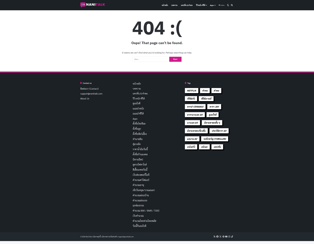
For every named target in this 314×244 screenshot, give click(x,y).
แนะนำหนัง (138, 108)
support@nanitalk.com (91, 93)
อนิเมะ (204, 146)
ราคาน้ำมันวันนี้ (140, 149)
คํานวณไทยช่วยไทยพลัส (144, 220)
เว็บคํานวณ (138, 215)
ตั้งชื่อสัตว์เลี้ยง (140, 133)
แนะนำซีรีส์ (138, 113)
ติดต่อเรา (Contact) (89, 88)
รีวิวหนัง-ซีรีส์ (200, 5)
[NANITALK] (92, 5)
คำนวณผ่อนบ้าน (141, 195)
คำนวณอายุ (138, 185)
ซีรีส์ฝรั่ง (191, 98)
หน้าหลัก (165, 5)
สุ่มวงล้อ (137, 144)
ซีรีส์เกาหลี (206, 98)
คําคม (216, 90)
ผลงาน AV (192, 138)
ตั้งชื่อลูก (137, 128)
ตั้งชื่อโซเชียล (139, 123)
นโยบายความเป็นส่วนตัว (109, 237)
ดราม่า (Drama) (195, 106)
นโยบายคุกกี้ (97, 237)
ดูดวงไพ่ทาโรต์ (140, 164)
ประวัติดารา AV (219, 130)
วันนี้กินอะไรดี (139, 225)
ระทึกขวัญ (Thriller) (214, 138)
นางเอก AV (192, 122)
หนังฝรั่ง (191, 146)
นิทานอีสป (138, 159)
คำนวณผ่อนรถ (140, 200)
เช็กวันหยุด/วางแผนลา (144, 190)
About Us (84, 98)
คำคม (205, 90)
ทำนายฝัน (138, 139)
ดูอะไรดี (136, 103)
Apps (212, 5)
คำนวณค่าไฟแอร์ (141, 179)
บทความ (174, 5)
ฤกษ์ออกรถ (138, 205)
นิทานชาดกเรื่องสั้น (196, 130)
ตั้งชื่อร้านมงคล (140, 154)
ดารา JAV (214, 106)
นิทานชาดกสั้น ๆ (212, 122)
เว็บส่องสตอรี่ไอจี (141, 174)
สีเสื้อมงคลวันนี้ (140, 169)
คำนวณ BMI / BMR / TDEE (146, 210)
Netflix (191, 90)
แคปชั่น (217, 146)
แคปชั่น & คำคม (187, 5)
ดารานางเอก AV (195, 114)
